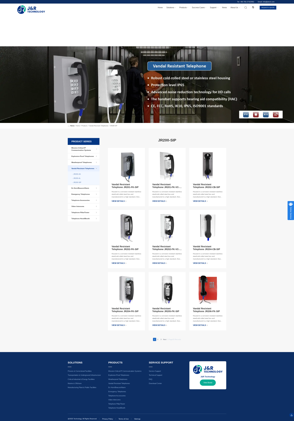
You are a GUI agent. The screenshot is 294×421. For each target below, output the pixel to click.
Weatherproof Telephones (81, 162)
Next (164, 339)
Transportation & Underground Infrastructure (84, 375)
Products (85, 126)
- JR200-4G (76, 174)
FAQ (150, 379)
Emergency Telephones (80, 194)
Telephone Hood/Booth (80, 218)
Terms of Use (124, 419)
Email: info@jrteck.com (266, 2)
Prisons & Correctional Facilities (80, 371)
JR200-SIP (113, 126)
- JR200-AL (76, 178)
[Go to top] (291, 415)
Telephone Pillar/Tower (80, 212)
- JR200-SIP (76, 182)
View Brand (208, 383)
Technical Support (155, 375)
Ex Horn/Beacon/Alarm (80, 188)
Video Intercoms (77, 206)
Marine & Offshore (75, 383)
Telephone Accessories (80, 200)
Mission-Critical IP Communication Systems (81, 149)
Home (160, 8)
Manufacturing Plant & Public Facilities (82, 387)
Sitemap (137, 419)
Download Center (155, 383)
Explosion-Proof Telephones (82, 156)
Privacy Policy (107, 419)
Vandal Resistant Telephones (98, 126)
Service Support (155, 371)
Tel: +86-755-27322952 (245, 2)
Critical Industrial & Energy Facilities (81, 379)
